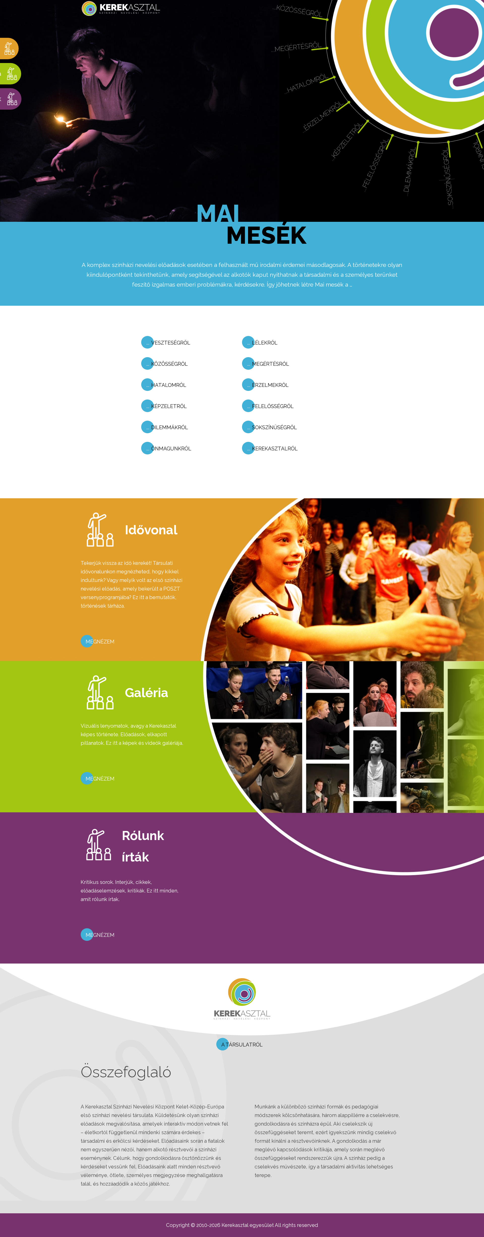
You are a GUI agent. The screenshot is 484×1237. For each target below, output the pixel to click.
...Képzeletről (389, 165)
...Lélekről (303, 30)
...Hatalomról (331, 125)
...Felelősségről (424, 177)
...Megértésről (308, 95)
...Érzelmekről (358, 151)
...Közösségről (297, 60)
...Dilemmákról (459, 170)
